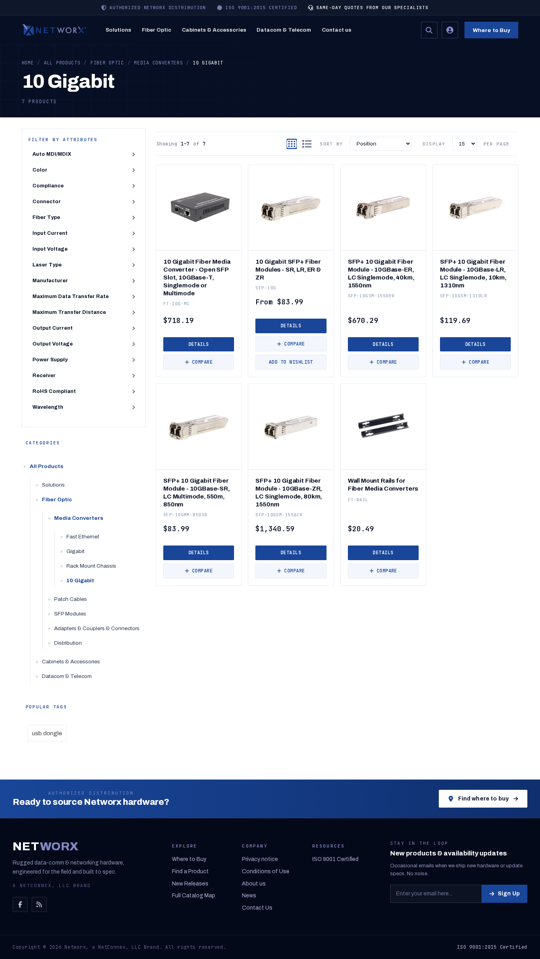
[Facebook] (20, 904)
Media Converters (78, 518)
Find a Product (190, 871)
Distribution (68, 643)
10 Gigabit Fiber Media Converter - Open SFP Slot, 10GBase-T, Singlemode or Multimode (196, 277)
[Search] (429, 30)
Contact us (336, 30)
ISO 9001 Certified (335, 859)
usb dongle (47, 733)
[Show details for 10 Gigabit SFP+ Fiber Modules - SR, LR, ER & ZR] (290, 207)
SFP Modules (70, 614)
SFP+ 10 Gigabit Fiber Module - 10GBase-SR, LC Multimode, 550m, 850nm (196, 492)
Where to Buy (491, 30)
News (249, 896)
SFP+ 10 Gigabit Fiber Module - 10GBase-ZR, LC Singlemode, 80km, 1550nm (288, 492)
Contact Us (257, 908)
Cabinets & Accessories (214, 30)
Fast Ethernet (82, 537)
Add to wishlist (291, 362)
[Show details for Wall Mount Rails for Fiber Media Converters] (383, 426)
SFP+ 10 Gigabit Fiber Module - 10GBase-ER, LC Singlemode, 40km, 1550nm (381, 273)
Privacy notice (260, 859)
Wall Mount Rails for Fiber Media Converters (383, 484)
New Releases (190, 884)
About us (254, 884)
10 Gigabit (80, 580)
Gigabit (75, 551)
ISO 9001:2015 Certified (492, 947)
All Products (46, 466)
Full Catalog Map (193, 896)
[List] (307, 144)
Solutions (118, 30)
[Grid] (292, 144)
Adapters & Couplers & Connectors (97, 628)
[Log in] (450, 30)
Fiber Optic (156, 30)
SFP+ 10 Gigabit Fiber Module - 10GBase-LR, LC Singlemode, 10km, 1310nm (473, 273)
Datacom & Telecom (284, 30)
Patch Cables (70, 599)
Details (199, 344)
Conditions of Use (265, 871)
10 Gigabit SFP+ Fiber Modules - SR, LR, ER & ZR (288, 269)
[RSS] (39, 904)
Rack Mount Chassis (91, 566)
